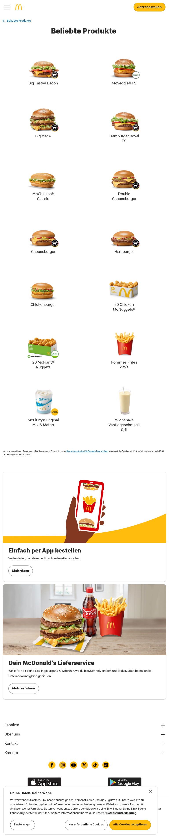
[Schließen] (150, 791)
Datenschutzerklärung (121, 813)
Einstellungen (22, 824)
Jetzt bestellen (149, 7)
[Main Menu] (7, 7)
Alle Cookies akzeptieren (130, 824)
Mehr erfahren (23, 689)
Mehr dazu (20, 571)
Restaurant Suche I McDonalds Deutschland (87, 451)
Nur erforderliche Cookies (86, 824)
